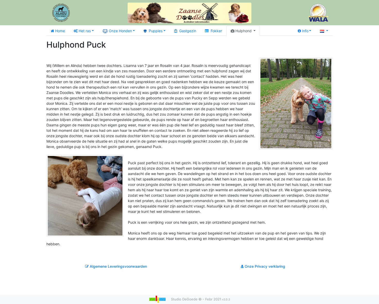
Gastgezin (187, 31)
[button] (324, 31)
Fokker (216, 31)
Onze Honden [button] (120, 31)
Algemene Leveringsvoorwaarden (118, 266)
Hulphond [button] (244, 31)
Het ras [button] (85, 31)
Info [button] (305, 31)
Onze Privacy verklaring (264, 266)
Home (60, 31)
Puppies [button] (155, 31)
